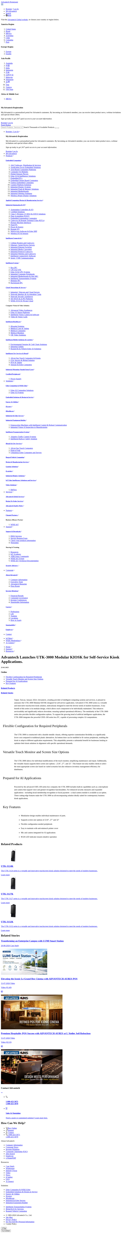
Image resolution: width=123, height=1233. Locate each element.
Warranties (15, 543)
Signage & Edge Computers (21, 365)
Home (8, 647)
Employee (9, 629)
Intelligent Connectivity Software (23, 256)
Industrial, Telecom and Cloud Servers (25, 292)
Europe (8, 52)
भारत (9, 15)
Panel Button (6, 125)
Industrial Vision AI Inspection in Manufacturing (29, 427)
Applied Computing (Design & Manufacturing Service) (24, 200)
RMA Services (16, 536)
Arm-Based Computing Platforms (23, 170)
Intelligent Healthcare (13, 322)
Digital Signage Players (19, 174)
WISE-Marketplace (13, 641)
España (8, 54)
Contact (9, 634)
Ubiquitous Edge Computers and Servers (26, 453)
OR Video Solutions (18, 335)
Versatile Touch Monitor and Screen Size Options (24, 679)
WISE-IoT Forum (17, 559)
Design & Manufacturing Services (17, 462)
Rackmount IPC (17, 283)
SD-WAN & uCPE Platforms (22, 299)
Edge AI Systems (17, 393)
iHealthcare (10, 411)
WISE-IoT (15, 525)
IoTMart (9, 638)
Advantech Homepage (9, 2)
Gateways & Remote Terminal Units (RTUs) (27, 220)
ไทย (7, 85)
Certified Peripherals (13, 374)
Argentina (9, 36)
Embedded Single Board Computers (24, 180)
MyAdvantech (11, 11)
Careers (8, 607)
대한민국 (9, 75)
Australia (9, 63)
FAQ (8, 1179)
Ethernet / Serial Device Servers (23, 245)
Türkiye (9, 87)
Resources (14, 552)
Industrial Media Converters (21, 249)
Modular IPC (16, 281)
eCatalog (9, 1177)
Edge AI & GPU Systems (20, 272)
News (8, 1175)
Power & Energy (17, 227)
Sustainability (10, 625)
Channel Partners (12, 515)
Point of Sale (15, 450)
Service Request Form (19, 538)
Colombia (9, 40)
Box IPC (14, 268)
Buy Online (12, 1128)
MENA (9, 99)
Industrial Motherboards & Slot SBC (24, 276)
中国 (8, 66)
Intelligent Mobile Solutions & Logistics (19, 340)
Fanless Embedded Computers (22, 183)
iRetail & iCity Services (14, 443)
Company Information (19, 580)
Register (9, 9)
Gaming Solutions (12, 466)
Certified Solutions (18, 212)
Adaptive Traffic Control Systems (23, 437)
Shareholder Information (20, 602)
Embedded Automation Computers (24, 218)
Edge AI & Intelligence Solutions (23, 176)
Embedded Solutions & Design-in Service (19, 397)
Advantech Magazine (19, 584)
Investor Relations (12, 591)
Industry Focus (11, 1171)
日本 (8, 72)
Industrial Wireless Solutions (21, 193)
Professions (15, 612)
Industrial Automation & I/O (15, 205)
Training (14, 616)
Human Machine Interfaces (21, 223)
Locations (14, 618)
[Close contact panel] (2, 1093)
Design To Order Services (14, 501)
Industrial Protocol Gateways (22, 252)
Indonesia (9, 70)
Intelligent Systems (12, 263)
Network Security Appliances (22, 297)
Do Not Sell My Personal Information (20, 1222)
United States (11, 29)
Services (9, 492)
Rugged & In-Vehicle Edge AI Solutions (26, 349)
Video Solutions (11, 485)
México (9, 33)
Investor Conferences (19, 600)
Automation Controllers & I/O (22, 210)
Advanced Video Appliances (21, 310)
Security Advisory (12, 565)
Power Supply (16, 379)
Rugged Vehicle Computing (15, 457)
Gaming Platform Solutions (21, 185)
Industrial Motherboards (20, 191)
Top (4, 1228)
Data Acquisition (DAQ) (20, 216)
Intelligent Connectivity (14, 238)
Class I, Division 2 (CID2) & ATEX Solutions (28, 214)
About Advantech (11, 575)
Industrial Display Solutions (15, 476)
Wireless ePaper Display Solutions (24, 196)
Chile (8, 38)
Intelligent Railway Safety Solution (24, 439)
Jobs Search (10, 1154)
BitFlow (14, 490)
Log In (16, 9)
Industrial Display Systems (21, 187)
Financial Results (17, 596)
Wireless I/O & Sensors (19, 233)
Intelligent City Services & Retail (17, 353)
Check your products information (23, 540)
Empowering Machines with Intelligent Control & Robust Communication (39, 425)
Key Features (11, 683)
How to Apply (16, 620)
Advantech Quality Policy (14, 506)
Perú (7, 42)
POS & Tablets (16, 362)
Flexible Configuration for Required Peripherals (24, 677)
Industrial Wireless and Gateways (23, 254)
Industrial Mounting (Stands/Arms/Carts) (20, 369)
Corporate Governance (19, 598)
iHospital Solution (17, 326)
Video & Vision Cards (19, 317)
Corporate (9, 570)
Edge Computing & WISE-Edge (16, 386)
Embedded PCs (16, 178)
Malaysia (9, 77)
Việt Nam (9, 89)
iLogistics (9, 471)
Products (9, 156)
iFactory (9, 406)
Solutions (9, 381)
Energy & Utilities (12, 402)
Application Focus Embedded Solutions (26, 167)
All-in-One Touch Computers (22, 448)
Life (12, 614)
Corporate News (12, 1147)
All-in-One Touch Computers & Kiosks (26, 358)
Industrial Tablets (17, 347)
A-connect (10, 1181)
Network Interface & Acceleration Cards (26, 294)
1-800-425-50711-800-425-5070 (13, 1136)
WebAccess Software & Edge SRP (24, 231)
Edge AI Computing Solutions (22, 390)
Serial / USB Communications (22, 258)
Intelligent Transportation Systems (23, 278)
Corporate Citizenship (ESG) (17, 1152)
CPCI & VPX (16, 270)
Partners (9, 510)
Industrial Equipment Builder (16, 420)
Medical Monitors (17, 333)
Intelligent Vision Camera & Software (25, 315)
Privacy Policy (11, 1220)
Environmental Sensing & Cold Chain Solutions (29, 344)
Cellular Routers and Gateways (22, 243)
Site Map (9, 1217)
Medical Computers (18, 331)
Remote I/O (15, 229)
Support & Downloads (13, 531)
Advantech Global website (18, 20)
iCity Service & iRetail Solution (23, 360)
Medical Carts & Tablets (20, 328)
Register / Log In (12, 132)
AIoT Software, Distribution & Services (26, 165)
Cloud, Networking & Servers (16, 287)
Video (8, 1173)
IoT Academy (16, 554)
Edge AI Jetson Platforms (20, 312)
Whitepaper (10, 1168)
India (8, 68)
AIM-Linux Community (20, 556)
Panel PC (14, 225)
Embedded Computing (13, 160)
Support (9, 527)
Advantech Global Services (15, 496)
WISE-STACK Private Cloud (22, 301)
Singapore (9, 79)
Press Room (15, 586)
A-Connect (10, 643)
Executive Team (17, 582)
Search (8, 13)
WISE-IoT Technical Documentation (25, 561)
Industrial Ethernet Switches (21, 247)
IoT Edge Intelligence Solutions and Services (21, 480)
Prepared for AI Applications (17, 681)
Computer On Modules (19, 172)
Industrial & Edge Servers (15, 416)
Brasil (8, 31)
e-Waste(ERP (11, 1158)
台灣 (8, 82)
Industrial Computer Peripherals (23, 274)
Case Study (10, 1166)
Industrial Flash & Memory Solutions (25, 189)
